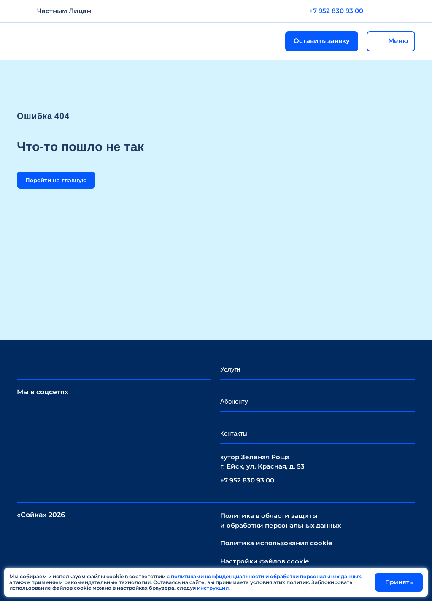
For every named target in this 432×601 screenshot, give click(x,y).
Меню (398, 41)
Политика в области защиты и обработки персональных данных (280, 520)
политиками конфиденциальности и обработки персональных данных (266, 576)
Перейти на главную (56, 180)
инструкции (213, 588)
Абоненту (234, 401)
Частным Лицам (64, 11)
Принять (399, 582)
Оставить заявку (322, 41)
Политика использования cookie (276, 543)
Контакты (234, 433)
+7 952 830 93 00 (336, 11)
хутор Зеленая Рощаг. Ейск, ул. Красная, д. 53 (262, 462)
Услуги (230, 369)
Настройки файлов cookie (264, 561)
